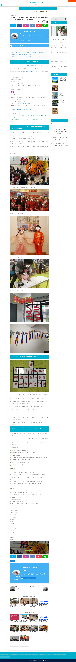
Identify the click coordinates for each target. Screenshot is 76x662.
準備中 (64, 654)
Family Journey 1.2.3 (36, 660)
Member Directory (14, 654)
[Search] (65, 19)
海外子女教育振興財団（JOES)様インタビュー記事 (21, 109)
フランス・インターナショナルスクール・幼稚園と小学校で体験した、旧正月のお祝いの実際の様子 (29, 52)
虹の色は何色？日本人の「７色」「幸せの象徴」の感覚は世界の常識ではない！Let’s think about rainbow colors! (62, 79)
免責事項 (59, 654)
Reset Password (42, 654)
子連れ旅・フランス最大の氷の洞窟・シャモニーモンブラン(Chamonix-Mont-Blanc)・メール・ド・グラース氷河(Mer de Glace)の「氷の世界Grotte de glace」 (62, 94)
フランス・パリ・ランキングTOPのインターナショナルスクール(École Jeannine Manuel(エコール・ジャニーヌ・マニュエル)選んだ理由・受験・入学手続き (62, 86)
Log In (7, 654)
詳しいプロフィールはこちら (25, 40)
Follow (29, 547)
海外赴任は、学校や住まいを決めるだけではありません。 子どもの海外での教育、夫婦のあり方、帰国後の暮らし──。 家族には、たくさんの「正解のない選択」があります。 (38, 8)
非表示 (22, 45)
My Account (22, 654)
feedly (29, 550)
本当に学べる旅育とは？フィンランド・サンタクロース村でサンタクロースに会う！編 (62, 102)
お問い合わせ (71, 1)
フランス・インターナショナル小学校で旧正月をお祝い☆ (21, 50)
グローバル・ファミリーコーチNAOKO (14, 40)
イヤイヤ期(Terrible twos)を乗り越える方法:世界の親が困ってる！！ (62, 109)
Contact (2, 654)
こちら (27, 87)
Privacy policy (34, 654)
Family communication (33, 11)
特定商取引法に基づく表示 (5, 657)
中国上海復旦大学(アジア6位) (22, 103)
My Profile (28, 654)
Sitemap (54, 654)
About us (25, 11)
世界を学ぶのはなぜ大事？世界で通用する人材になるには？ (22, 54)
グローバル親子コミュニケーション (27, 65)
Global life (42, 11)
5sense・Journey (49, 11)
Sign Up (49, 654)
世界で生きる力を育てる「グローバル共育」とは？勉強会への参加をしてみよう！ (26, 56)
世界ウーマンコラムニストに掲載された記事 (20, 112)
